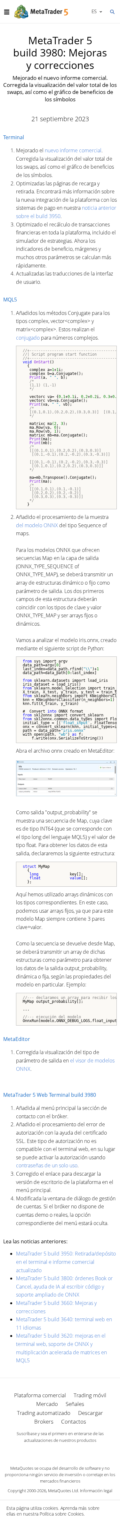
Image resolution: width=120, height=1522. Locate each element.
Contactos (73, 1421)
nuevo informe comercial (73, 150)
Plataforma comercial (40, 1395)
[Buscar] (112, 11)
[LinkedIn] (60, 1451)
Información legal (96, 1490)
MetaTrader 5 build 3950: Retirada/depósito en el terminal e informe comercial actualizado (66, 1261)
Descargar (90, 1412)
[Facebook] (50, 1451)
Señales (75, 1404)
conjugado (28, 337)
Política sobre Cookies (62, 1514)
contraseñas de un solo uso (46, 1165)
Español (93, 11)
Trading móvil (90, 1395)
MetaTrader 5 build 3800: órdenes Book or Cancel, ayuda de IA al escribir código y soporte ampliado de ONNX (64, 1286)
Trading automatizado (43, 1412)
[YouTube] (70, 1451)
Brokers (43, 1421)
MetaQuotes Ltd (63, 1490)
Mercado (47, 1404)
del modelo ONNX (37, 525)
